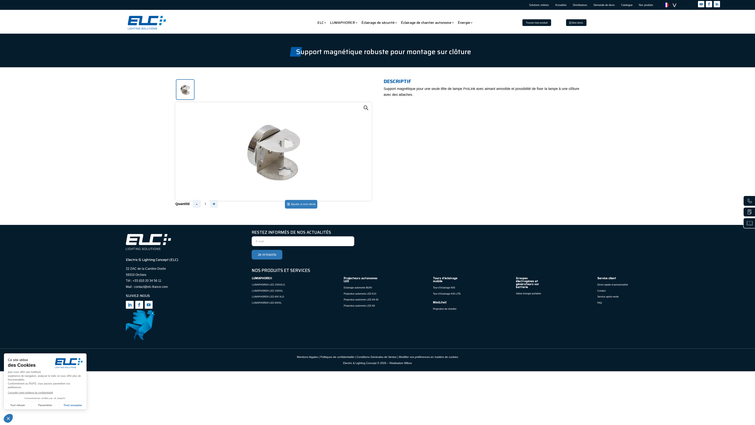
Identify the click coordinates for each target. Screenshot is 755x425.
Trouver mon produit (537, 22)
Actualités (561, 5)
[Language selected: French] (672, 5)
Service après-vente (608, 296)
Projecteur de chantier (445, 309)
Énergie (464, 22)
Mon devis (577, 22)
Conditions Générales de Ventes (376, 356)
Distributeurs (580, 5)
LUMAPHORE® (342, 22)
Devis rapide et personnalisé (612, 284)
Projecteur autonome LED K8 (359, 305)
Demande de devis (604, 5)
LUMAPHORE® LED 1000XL (267, 290)
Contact (601, 290)
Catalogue (627, 5)
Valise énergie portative (528, 293)
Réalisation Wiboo (400, 363)
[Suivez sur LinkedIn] (717, 4)
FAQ (599, 302)
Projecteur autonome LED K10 (360, 293)
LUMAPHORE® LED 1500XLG (268, 284)
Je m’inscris (267, 255)
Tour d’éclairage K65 (444, 287)
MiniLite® (440, 302)
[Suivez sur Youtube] (701, 4)
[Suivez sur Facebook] (709, 4)
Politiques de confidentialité (337, 356)
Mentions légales (307, 356)
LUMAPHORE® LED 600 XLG (268, 296)
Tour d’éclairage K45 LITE (447, 293)
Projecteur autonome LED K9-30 (361, 299)
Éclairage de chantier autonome (426, 22)
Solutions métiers (539, 5)
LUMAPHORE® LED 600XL (267, 302)
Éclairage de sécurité (378, 22)
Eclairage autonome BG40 (358, 287)
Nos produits (646, 5)
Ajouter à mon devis (303, 204)
